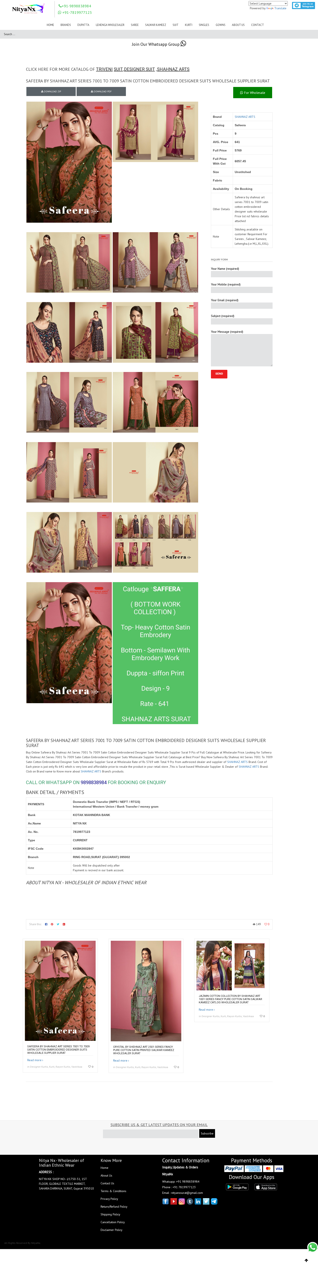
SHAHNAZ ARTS (173, 69)
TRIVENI (104, 69)
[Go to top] (306, 1260)
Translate (280, 8)
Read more (34, 1060)
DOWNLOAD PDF (102, 91)
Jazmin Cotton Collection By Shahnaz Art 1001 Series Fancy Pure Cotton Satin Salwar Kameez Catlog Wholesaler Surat (230, 999)
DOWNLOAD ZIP (52, 91)
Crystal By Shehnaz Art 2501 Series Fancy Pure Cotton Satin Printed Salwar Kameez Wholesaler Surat (143, 1050)
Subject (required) (222, 316)
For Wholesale (254, 92)
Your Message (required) (227, 332)
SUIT (118, 69)
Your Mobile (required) (226, 284)
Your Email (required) (224, 300)
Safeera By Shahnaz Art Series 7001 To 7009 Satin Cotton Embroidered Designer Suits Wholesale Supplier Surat (58, 1049)
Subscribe (207, 1133)
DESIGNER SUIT (139, 69)
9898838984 (94, 782)
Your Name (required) (225, 269)
